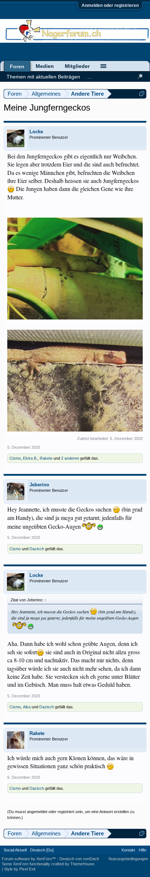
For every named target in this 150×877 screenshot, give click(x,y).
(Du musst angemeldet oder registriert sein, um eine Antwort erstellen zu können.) (70, 814)
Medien (45, 66)
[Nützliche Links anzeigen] (141, 93)
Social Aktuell (15, 850)
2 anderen (70, 458)
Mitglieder (77, 66)
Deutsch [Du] (42, 850)
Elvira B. (30, 458)
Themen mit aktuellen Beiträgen (43, 77)
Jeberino (39, 484)
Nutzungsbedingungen (128, 859)
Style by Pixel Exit (19, 869)
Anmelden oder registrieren (110, 5)
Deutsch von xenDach (79, 859)
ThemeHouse (82, 864)
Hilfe (142, 850)
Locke (36, 131)
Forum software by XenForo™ (29, 859)
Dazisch (36, 549)
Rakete (46, 458)
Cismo (15, 458)
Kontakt (128, 850)
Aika (27, 707)
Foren (17, 66)
